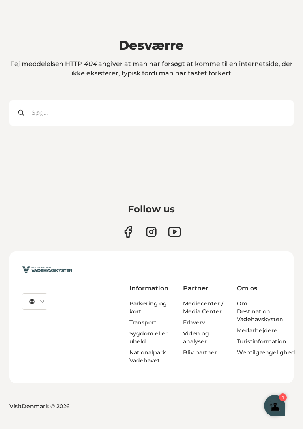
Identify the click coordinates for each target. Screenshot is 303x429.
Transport (143, 322)
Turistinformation (261, 341)
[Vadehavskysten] (47, 269)
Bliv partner (200, 352)
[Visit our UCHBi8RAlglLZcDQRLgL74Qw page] (174, 232)
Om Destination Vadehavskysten (260, 311)
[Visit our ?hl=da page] (151, 232)
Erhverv (194, 322)
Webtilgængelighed (266, 352)
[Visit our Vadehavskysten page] (128, 232)
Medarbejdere (257, 330)
